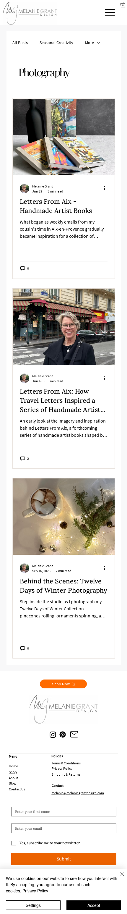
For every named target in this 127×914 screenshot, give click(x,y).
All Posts (20, 42)
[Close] (119, 878)
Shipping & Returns (66, 774)
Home (13, 766)
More (89, 42)
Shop (13, 772)
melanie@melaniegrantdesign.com (77, 793)
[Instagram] (53, 734)
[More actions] (106, 188)
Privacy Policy (62, 768)
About (13, 778)
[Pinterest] (62, 734)
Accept (93, 905)
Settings (33, 905)
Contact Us (17, 789)
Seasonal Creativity (56, 42)
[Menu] (110, 12)
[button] (123, 4)
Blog (12, 783)
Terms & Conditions (66, 763)
